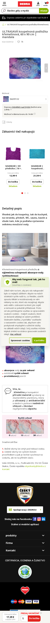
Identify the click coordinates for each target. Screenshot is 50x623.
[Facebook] (35, 519)
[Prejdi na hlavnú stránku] (25, 4)
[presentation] (4, 68)
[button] (22, 193)
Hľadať (43, 10)
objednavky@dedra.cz (35, 466)
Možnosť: (5, 93)
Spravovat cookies (20, 340)
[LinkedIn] (43, 519)
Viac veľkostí (15, 334)
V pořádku (39, 340)
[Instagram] (39, 519)
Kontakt (6, 469)
